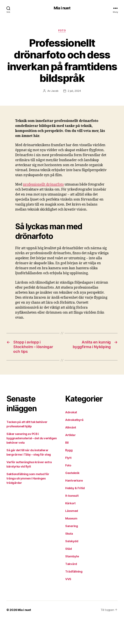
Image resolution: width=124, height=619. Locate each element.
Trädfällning (74, 571)
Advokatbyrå (74, 420)
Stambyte (72, 556)
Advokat (71, 412)
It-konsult (71, 495)
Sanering (71, 526)
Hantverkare (74, 480)
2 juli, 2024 (74, 90)
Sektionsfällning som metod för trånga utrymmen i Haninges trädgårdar (27, 478)
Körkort (70, 503)
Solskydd (71, 541)
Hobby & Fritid (75, 488)
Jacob (54, 90)
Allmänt (70, 427)
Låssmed (71, 511)
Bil (67, 442)
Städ (68, 548)
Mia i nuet (62, 8)
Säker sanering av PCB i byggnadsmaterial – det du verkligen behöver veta (31, 438)
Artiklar (70, 435)
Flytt (68, 457)
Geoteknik (72, 473)
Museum (71, 518)
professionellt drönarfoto (43, 184)
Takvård (71, 564)
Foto (62, 30)
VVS (68, 579)
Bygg (69, 450)
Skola (69, 533)
